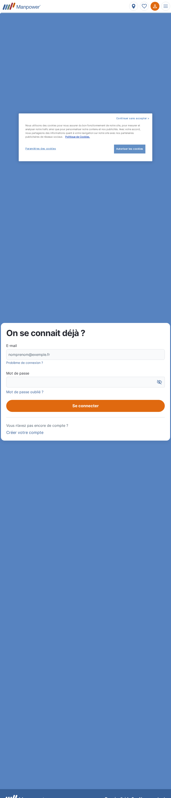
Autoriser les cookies (129, 148)
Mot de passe (17, 373)
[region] (85, 137)
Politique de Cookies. (77, 136)
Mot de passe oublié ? (24, 392)
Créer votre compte (24, 432)
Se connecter (85, 405)
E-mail (11, 345)
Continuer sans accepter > (132, 118)
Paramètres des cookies (40, 148)
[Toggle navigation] (165, 6)
